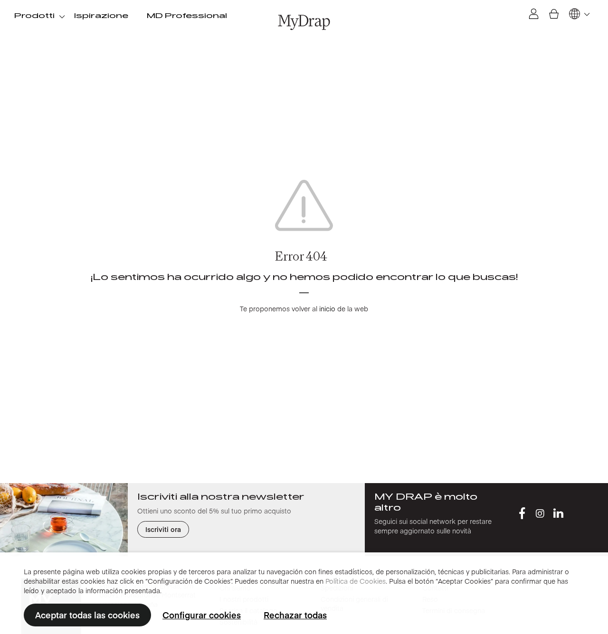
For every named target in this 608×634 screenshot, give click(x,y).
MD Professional (187, 16)
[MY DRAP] (304, 22)
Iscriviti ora (163, 529)
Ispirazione (101, 16)
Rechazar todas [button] (295, 615)
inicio (327, 308)
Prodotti (34, 16)
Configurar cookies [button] (201, 615)
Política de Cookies (355, 581)
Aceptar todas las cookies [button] (87, 615)
